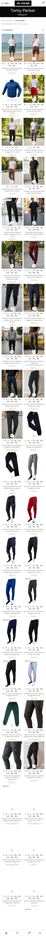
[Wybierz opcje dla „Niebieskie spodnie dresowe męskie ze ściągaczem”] (12, 602)
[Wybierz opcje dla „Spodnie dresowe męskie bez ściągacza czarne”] (34, 395)
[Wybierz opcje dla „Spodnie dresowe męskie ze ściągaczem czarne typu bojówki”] (12, 309)
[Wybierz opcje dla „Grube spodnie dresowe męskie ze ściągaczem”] (34, 436)
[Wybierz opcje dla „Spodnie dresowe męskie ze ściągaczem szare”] (34, 477)
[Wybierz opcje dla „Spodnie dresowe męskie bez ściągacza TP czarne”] (12, 143)
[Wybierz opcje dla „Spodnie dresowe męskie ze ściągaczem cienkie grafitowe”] (34, 725)
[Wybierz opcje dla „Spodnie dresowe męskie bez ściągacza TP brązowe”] (12, 182)
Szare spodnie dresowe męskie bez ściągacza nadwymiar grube (12, 277)
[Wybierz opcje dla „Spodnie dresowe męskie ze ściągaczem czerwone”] (34, 520)
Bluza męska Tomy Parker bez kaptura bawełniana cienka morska (12, 111)
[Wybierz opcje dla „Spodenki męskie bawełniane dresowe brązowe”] (34, 59)
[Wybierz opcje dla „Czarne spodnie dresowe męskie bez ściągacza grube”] (34, 223)
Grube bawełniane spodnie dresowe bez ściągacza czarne (12, 488)
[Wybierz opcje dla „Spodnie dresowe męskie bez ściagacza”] (34, 891)
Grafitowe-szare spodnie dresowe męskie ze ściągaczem (12, 777)
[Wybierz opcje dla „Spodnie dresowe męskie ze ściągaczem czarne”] (12, 520)
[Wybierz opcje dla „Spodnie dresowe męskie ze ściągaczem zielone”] (12, 725)
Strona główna (7, 20)
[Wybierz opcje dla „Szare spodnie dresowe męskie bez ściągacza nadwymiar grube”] (12, 266)
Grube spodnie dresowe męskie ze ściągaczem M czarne (12, 234)
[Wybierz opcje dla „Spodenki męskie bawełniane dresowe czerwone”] (34, 100)
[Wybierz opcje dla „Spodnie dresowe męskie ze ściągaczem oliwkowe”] (12, 891)
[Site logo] (23, 3)
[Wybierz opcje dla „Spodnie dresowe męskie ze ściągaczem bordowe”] (34, 266)
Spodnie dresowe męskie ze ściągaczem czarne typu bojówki (12, 320)
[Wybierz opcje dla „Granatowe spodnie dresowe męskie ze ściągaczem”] (12, 643)
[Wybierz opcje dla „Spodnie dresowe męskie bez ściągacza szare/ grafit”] (12, 436)
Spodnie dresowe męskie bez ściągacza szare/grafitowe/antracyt (34, 363)
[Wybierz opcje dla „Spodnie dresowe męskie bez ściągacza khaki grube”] (34, 182)
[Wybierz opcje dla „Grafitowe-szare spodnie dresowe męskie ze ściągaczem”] (12, 766)
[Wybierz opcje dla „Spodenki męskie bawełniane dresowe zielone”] (12, 59)
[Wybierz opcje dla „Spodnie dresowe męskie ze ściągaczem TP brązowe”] (34, 143)
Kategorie (22, 14)
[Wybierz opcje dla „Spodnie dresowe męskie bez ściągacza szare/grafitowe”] (12, 809)
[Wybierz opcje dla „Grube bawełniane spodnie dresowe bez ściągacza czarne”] (12, 477)
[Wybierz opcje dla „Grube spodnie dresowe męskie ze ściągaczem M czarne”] (12, 223)
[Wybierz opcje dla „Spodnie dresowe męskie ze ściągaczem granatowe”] (34, 309)
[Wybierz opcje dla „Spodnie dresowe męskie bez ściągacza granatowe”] (12, 395)
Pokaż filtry (8, 30)
